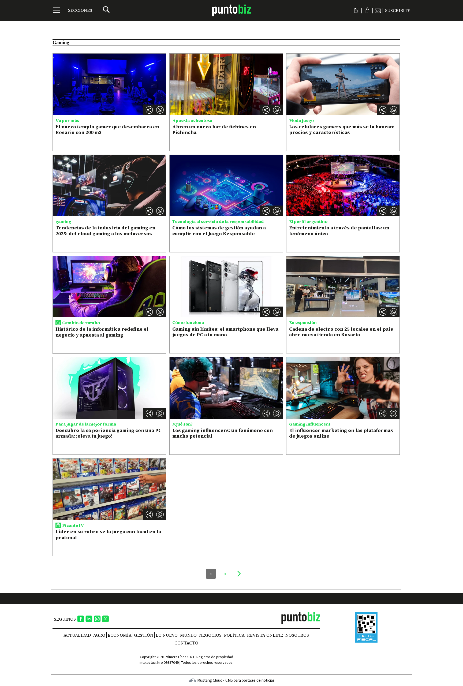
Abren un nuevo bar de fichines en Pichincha (214, 129)
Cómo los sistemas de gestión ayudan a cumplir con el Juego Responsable (219, 230)
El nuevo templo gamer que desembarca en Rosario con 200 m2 (107, 129)
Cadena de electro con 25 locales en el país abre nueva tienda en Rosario (341, 332)
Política (234, 635)
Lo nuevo (167, 635)
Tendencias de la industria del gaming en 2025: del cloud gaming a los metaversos (105, 230)
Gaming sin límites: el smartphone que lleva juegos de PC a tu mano (225, 332)
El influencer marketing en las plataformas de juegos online (341, 433)
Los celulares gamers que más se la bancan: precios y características (341, 129)
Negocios (210, 635)
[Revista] (356, 10)
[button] (160, 110)
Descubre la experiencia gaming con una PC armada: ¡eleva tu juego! (108, 433)
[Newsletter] (378, 10)
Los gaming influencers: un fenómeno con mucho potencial (222, 433)
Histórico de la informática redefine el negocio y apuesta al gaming (101, 332)
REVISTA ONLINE (265, 635)
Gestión (143, 635)
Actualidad (77, 635)
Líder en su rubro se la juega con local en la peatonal (108, 534)
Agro (99, 635)
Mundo (188, 635)
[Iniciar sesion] (367, 10)
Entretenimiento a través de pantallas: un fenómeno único (339, 230)
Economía (120, 635)
